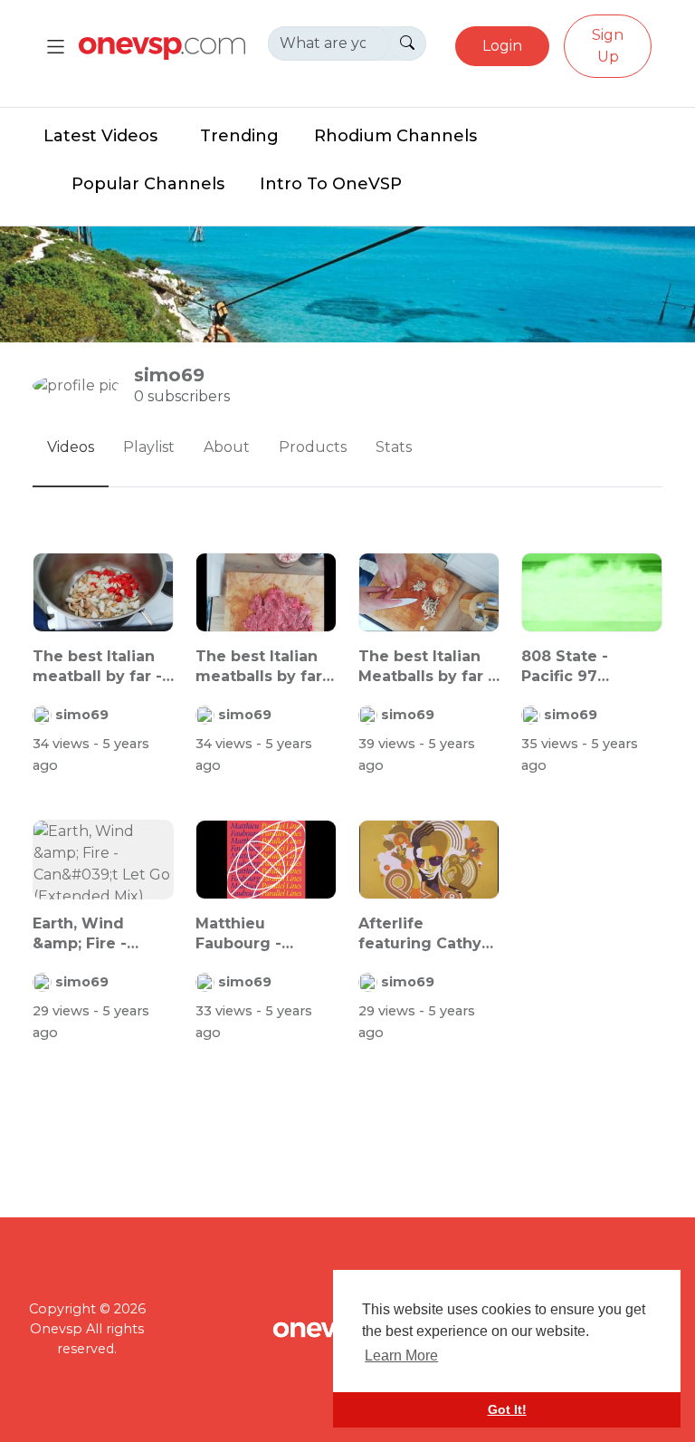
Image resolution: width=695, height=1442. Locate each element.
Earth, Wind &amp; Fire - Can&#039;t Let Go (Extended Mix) (93, 935)
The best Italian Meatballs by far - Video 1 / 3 (426, 667)
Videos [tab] (70, 447)
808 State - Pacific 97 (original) (564, 667)
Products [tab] (313, 447)
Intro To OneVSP (331, 184)
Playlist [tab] (149, 447)
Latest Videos (100, 136)
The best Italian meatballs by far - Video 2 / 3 (264, 667)
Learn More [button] (401, 1355)
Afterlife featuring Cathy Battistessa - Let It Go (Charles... (422, 935)
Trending (239, 136)
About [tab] (227, 447)
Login (502, 45)
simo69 (82, 715)
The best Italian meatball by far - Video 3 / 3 (97, 667)
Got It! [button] (507, 1409)
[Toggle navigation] (55, 46)
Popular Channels (147, 184)
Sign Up (608, 45)
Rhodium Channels (395, 136)
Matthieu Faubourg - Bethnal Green (252, 935)
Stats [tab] (394, 447)
